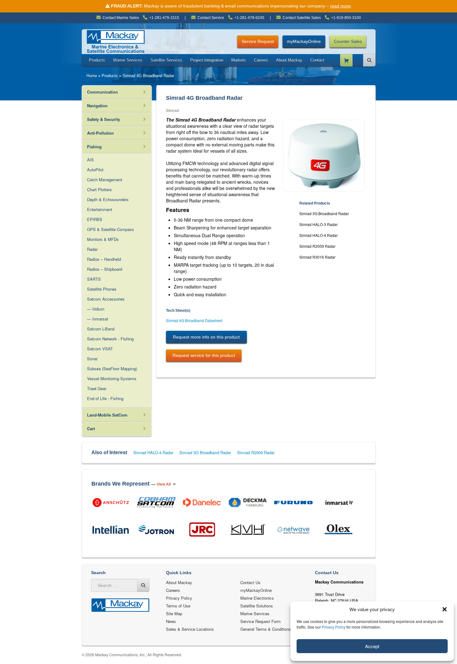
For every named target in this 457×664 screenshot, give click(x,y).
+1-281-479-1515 (164, 18)
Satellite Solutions (256, 606)
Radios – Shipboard (104, 269)
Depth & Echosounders (108, 199)
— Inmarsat (97, 319)
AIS (90, 160)
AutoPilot (95, 170)
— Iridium (95, 309)
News (171, 621)
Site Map (174, 613)
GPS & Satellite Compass (110, 229)
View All (164, 484)
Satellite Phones (102, 289)
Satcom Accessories (106, 299)
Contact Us (250, 582)
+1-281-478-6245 (249, 18)
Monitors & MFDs (103, 239)
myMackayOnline (304, 41)
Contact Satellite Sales (302, 18)
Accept (372, 646)
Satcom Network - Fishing (110, 339)
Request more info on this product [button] (206, 336)
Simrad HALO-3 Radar (318, 224)
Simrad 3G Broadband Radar (324, 213)
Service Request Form (260, 621)
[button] (444, 609)
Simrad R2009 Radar (317, 246)
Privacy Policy (333, 626)
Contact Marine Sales (121, 18)
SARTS (94, 279)
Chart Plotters (99, 189)
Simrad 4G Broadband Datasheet (194, 320)
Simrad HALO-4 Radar (318, 235)
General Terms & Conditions (265, 629)
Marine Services (127, 60)
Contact (317, 60)
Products (97, 60)
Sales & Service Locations (190, 629)
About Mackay (289, 60)
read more (340, 5)
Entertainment (99, 209)
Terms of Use (178, 606)
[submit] (143, 585)
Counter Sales (348, 41)
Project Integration (206, 60)
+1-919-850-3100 (346, 18)
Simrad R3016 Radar (317, 257)
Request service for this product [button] (204, 355)
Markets (238, 60)
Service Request (258, 41)
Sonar (92, 359)
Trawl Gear (96, 388)
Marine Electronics (257, 598)
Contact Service (210, 18)
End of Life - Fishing (105, 398)
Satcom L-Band (100, 329)
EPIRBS (94, 219)
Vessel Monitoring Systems (111, 378)
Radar (92, 249)
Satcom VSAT (100, 349)
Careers (261, 60)
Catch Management (104, 179)
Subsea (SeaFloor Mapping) (112, 368)
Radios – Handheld (104, 259)
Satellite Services (166, 60)
